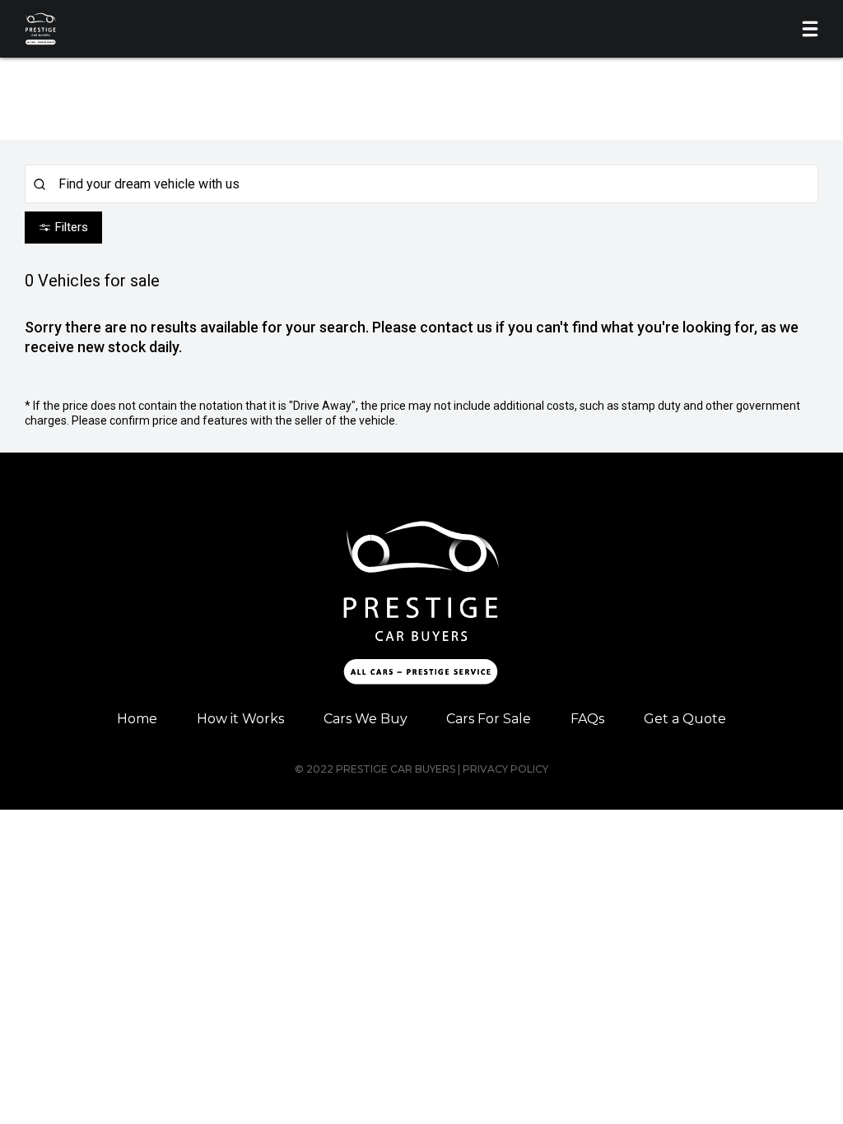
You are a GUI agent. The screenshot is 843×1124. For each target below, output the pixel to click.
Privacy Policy (505, 769)
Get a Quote (685, 719)
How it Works (240, 719)
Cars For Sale (488, 719)
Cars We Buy (366, 719)
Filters (71, 227)
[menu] (810, 29)
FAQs (587, 719)
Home (137, 719)
